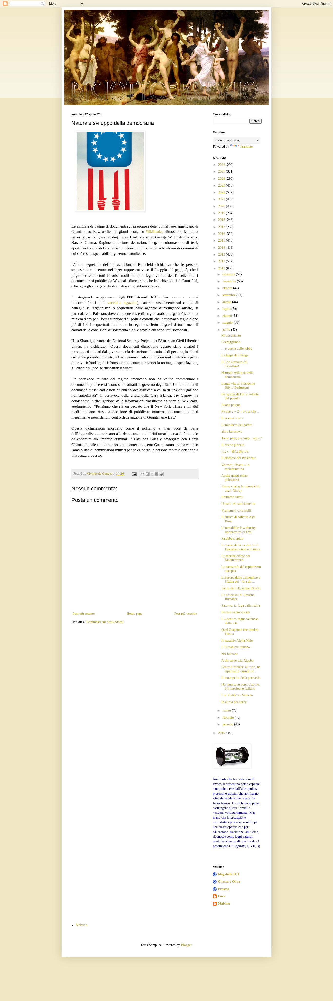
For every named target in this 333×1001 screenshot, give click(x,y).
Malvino (224, 903)
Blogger (186, 945)
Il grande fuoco (232, 418)
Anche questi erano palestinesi (234, 478)
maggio (228, 322)
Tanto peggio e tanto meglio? (241, 438)
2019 (222, 213)
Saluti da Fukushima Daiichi (241, 588)
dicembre (229, 274)
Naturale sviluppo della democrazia (237, 375)
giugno (227, 315)
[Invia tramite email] (142, 474)
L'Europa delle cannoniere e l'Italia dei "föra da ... (240, 580)
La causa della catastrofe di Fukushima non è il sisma (240, 547)
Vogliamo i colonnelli (236, 510)
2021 (222, 199)
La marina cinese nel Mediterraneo (235, 558)
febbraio (228, 717)
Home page (134, 613)
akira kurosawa (231, 431)
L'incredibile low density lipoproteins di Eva (238, 530)
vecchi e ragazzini (122, 303)
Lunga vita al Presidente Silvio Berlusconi (238, 385)
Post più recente (84, 613)
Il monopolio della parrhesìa (240, 678)
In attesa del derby (234, 702)
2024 (222, 178)
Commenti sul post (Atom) (105, 622)
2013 (222, 254)
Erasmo (223, 889)
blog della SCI (228, 874)
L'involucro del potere (236, 425)
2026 (222, 165)
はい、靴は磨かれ (235, 451)
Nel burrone (229, 654)
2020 (222, 206)
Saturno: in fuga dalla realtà (240, 605)
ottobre (227, 288)
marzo (227, 710)
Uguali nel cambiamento (238, 503)
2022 (222, 192)
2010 (222, 733)
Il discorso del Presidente (238, 458)
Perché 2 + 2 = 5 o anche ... (240, 411)
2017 (222, 227)
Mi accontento (231, 335)
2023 (222, 185)
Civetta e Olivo (229, 881)
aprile (226, 329)
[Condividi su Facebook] (156, 474)
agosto (227, 302)
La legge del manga (234, 355)
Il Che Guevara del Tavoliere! (234, 364)
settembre (229, 295)
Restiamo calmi (232, 497)
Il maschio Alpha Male (237, 640)
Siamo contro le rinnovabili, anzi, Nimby (240, 488)
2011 (222, 268)
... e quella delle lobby (236, 348)
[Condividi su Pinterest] (161, 474)
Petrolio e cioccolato (235, 612)
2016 (222, 234)
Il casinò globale (232, 445)
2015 (222, 240)
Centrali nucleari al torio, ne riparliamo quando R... (240, 669)
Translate (246, 146)
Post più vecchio (185, 613)
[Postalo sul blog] (147, 474)
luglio (226, 309)
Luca (221, 896)
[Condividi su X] (151, 474)
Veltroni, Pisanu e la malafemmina (235, 467)
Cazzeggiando (230, 342)
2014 (222, 247)
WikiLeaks (154, 231)
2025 (222, 171)
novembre (229, 281)
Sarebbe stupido (232, 538)
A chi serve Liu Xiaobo (237, 660)
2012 (222, 261)
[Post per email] (134, 473)
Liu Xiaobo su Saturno (237, 695)
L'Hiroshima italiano (235, 647)
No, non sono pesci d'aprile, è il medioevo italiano (240, 687)
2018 (222, 220)
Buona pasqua (230, 405)
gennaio (228, 724)
